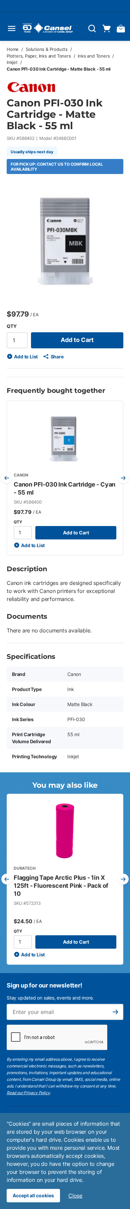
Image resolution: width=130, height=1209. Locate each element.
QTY (11, 326)
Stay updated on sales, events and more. (50, 998)
